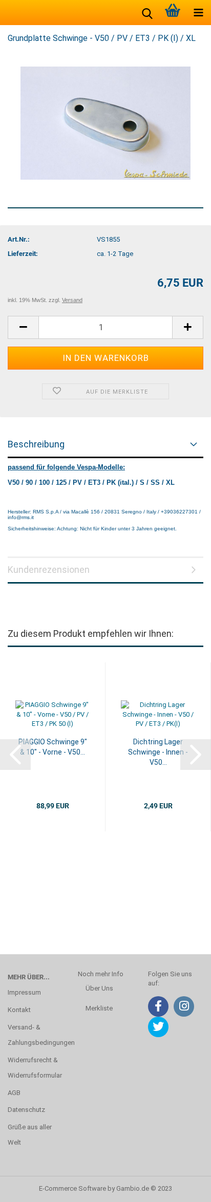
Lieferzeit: (23, 253)
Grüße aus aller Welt (30, 1134)
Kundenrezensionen (49, 569)
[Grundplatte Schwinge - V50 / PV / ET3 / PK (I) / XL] (105, 122)
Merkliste (99, 1008)
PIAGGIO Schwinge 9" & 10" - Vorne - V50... (52, 747)
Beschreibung (36, 444)
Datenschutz (26, 1109)
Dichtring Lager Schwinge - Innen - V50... (158, 752)
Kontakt (19, 1010)
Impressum (24, 992)
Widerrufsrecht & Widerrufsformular (35, 1067)
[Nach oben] (182, 1186)
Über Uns (99, 988)
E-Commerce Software (72, 1188)
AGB (14, 1093)
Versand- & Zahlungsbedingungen (35, 1034)
